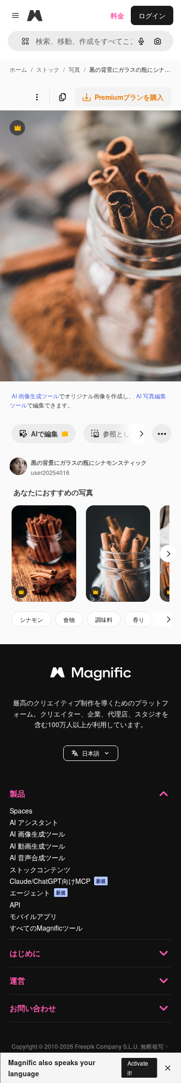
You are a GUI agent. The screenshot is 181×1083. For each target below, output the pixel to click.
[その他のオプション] (36, 97)
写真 (74, 69)
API (15, 904)
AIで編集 (38, 436)
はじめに (25, 953)
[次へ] (141, 433)
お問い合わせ (33, 1008)
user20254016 (50, 472)
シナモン (31, 619)
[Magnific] (90, 674)
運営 (17, 980)
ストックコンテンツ (40, 869)
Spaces (21, 810)
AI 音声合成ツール (37, 857)
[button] (90, 753)
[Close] (168, 1068)
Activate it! (137, 1067)
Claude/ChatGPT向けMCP (58, 881)
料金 (117, 15)
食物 (69, 619)
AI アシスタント (34, 822)
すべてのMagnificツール (46, 928)
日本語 (90, 753)
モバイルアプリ (33, 916)
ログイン (152, 15)
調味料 (103, 619)
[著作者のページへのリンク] (18, 467)
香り (138, 619)
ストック (47, 69)
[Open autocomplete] (21, 41)
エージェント (38, 892)
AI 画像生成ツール (35, 396)
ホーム (18, 69)
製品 (17, 793)
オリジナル (66, 129)
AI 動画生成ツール (37, 846)
